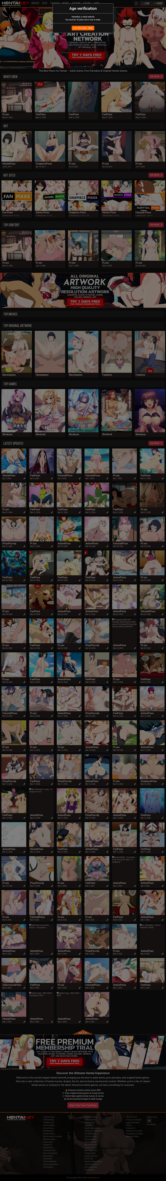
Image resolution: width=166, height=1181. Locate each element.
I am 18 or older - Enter (83, 28)
